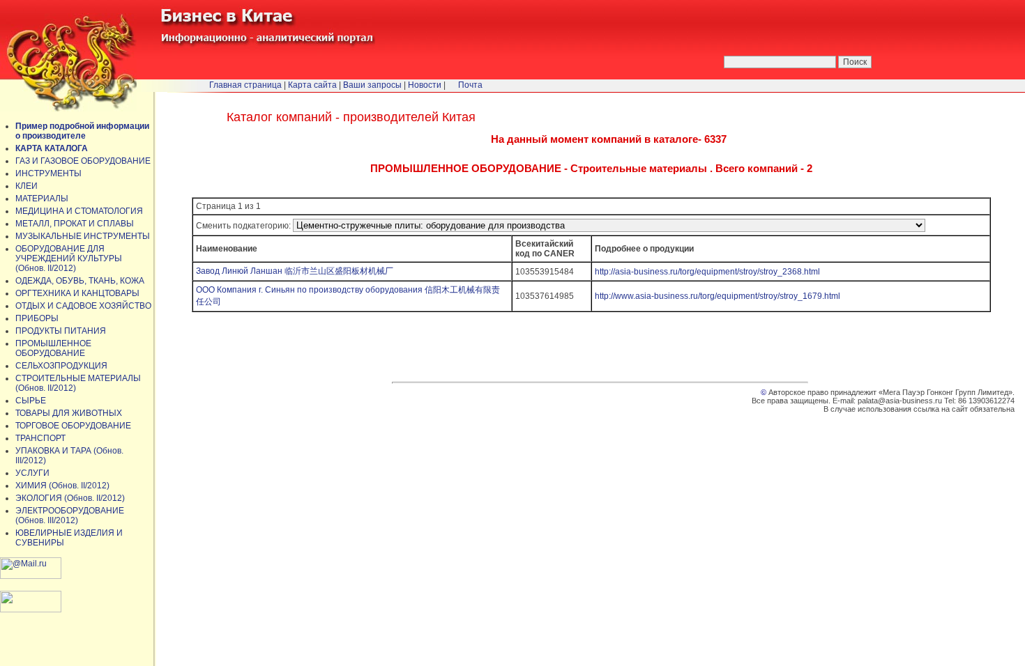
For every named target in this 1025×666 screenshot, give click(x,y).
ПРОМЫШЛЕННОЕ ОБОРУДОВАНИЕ (53, 348)
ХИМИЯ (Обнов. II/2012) (62, 485)
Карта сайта (312, 85)
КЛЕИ (26, 186)
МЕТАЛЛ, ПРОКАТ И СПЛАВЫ (74, 224)
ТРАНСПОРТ (40, 438)
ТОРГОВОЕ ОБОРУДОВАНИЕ (73, 426)
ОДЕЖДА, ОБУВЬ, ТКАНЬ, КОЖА (79, 281)
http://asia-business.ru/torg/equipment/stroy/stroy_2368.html (707, 272)
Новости (424, 85)
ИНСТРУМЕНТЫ (48, 173)
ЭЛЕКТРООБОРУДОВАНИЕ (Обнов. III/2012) (69, 515)
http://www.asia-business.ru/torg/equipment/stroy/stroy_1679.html (717, 296)
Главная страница (245, 85)
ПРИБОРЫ (37, 318)
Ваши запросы (372, 85)
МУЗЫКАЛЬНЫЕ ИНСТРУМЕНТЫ (82, 236)
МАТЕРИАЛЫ (41, 198)
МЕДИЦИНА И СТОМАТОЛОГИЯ (79, 211)
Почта (470, 85)
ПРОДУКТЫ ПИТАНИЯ (60, 331)
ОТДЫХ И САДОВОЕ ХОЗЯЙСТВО (83, 306)
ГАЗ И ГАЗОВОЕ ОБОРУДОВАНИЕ (83, 161)
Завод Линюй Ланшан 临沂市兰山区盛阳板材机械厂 (294, 271)
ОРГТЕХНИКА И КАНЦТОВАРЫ (77, 293)
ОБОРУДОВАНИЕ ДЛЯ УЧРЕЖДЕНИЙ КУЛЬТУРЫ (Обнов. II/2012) (68, 258)
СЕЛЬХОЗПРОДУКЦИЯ (61, 366)
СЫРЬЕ (30, 400)
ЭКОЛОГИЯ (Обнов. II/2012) (70, 498)
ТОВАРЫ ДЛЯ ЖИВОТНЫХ (68, 413)
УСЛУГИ (32, 473)
